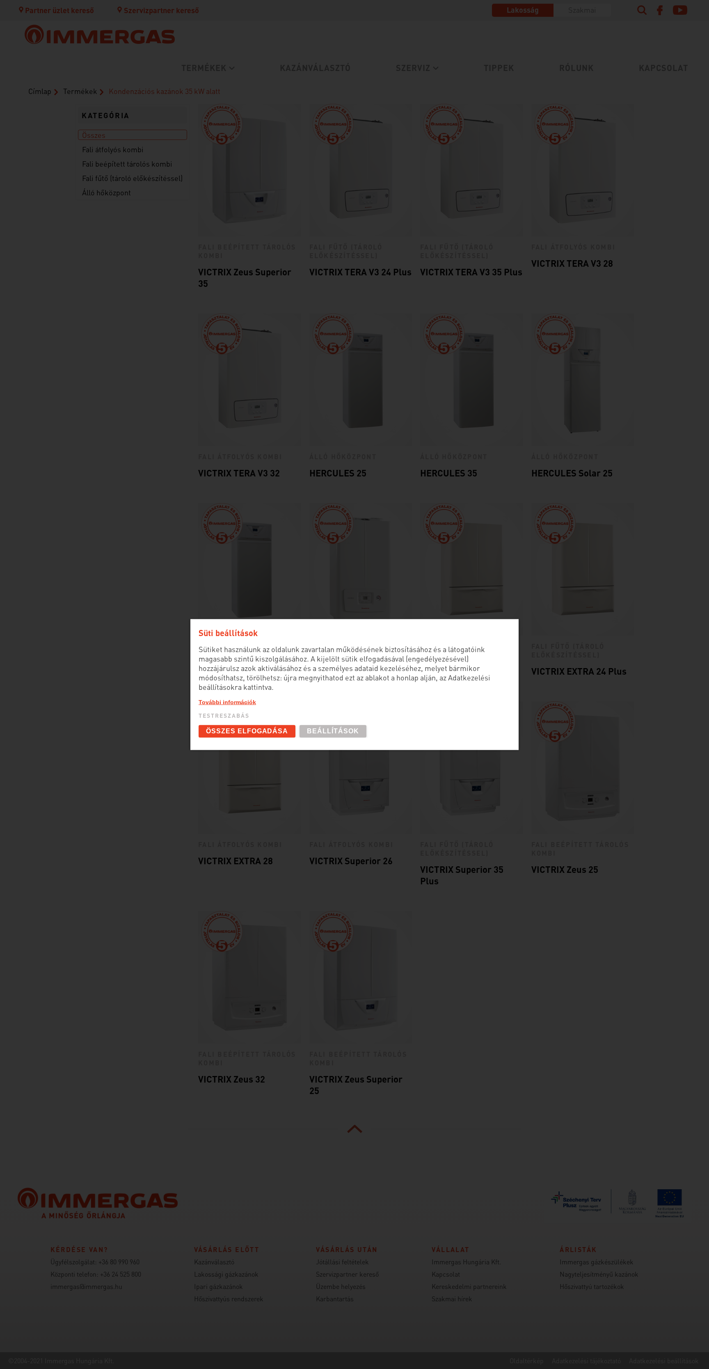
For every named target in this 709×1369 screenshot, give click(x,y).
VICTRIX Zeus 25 (564, 869)
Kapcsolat (663, 67)
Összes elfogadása (247, 731)
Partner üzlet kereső (59, 10)
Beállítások (333, 731)
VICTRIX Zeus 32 (231, 1079)
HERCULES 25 (337, 472)
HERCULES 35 (448, 472)
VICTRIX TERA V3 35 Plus (471, 271)
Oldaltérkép (527, 1360)
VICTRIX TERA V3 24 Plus (360, 271)
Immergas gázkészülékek (597, 1261)
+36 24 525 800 (120, 1274)
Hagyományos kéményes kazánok (391, 109)
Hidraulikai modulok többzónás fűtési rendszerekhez (233, 164)
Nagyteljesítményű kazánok (599, 1274)
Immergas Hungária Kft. (466, 1261)
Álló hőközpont (106, 192)
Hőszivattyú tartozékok (592, 1286)
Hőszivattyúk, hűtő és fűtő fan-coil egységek (226, 114)
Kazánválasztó (315, 67)
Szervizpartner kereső (161, 10)
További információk (227, 702)
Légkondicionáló (194, 132)
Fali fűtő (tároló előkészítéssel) (132, 178)
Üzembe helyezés (195, 100)
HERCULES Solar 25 (572, 472)
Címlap (39, 91)
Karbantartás (188, 114)
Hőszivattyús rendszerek (228, 1298)
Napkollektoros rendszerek (214, 183)
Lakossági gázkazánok (205, 87)
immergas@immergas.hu (86, 1286)
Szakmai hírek (452, 1298)
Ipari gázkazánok (218, 1286)
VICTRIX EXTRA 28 (235, 860)
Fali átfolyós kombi (113, 149)
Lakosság (523, 9)
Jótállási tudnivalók (200, 127)
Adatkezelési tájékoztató (586, 1360)
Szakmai (582, 9)
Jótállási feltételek (342, 1261)
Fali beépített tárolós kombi (127, 163)
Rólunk (576, 67)
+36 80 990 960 (119, 1261)
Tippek (499, 67)
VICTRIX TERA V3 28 (572, 263)
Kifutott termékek (363, 132)
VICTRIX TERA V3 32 (239, 472)
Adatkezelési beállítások (664, 1360)
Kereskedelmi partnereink (469, 1286)
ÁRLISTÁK (348, 146)
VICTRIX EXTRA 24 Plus (579, 671)
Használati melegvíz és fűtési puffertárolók (243, 146)
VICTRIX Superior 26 (351, 860)
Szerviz (413, 67)
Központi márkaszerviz (205, 87)
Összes (93, 135)
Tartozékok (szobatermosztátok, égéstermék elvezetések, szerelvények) (403, 91)
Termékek (203, 67)
